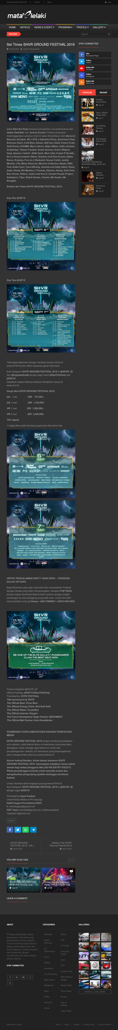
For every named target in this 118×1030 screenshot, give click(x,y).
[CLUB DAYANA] (95, 946)
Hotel (63, 959)
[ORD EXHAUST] (95, 965)
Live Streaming (50, 974)
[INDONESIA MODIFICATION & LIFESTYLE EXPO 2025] (84, 956)
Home (58, 1024)
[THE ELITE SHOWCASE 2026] (84, 946)
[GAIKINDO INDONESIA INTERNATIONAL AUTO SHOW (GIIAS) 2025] (106, 965)
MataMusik (48, 985)
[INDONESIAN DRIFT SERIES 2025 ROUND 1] (106, 975)
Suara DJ (48, 1002)
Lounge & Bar (66, 971)
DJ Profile (65, 945)
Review (64, 996)
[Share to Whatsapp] (25, 830)
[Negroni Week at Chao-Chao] (106, 984)
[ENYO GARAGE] (106, 937)
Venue (46, 1008)
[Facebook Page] (10, 977)
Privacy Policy (88, 1024)
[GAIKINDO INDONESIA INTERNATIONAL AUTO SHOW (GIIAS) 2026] (84, 937)
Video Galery (66, 1010)
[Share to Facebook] (10, 830)
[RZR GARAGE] (106, 946)
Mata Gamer (49, 979)
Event (11, 820)
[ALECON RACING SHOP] (95, 937)
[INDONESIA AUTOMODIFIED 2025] (84, 965)
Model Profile (66, 985)
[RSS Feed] (10, 983)
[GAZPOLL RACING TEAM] (95, 975)
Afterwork (48, 934)
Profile (47, 996)
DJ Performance (49, 950)
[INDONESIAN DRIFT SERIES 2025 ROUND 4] (95, 956)
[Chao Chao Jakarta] (95, 984)
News (46, 991)
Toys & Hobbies (64, 1004)
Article (63, 934)
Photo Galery (66, 991)
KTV (62, 965)
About (49, 2)
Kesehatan (48, 968)
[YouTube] (23, 977)
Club (62, 940)
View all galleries (95, 991)
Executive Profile (65, 953)
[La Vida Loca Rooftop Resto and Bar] (84, 984)
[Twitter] (16, 977)
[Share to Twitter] (18, 830)
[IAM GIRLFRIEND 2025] (106, 956)
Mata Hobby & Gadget (67, 978)
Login (109, 2)
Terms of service (105, 1024)
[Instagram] (30, 977)
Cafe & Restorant (48, 941)
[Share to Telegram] (33, 830)
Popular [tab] (87, 92)
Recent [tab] (103, 92)
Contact (37, 2)
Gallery (47, 962)
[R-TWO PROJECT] (84, 975)
